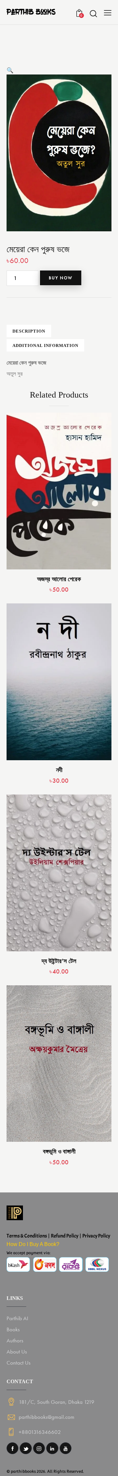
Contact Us (18, 1362)
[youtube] (65, 1448)
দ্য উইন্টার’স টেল (59, 961)
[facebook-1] (12, 1448)
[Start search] (93, 13)
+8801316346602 (40, 1431)
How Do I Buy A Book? (33, 1244)
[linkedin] (52, 1448)
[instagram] (39, 1448)
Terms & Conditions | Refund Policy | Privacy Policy (58, 1236)
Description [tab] (28, 331)
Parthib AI (17, 1318)
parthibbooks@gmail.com (46, 1416)
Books (13, 1329)
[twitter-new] (25, 1448)
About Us (17, 1351)
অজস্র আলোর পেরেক (59, 579)
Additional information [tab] (45, 345)
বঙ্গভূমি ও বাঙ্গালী (59, 1151)
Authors (15, 1340)
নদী (59, 769)
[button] (10, 70)
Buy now (60, 278)
